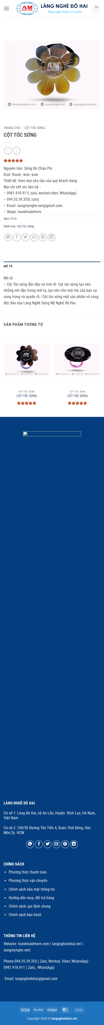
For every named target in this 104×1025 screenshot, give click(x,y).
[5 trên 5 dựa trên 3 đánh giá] (52, 160)
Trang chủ (12, 128)
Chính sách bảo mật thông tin (32, 889)
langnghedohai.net (66, 943)
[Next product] (8, 150)
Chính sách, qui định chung (30, 906)
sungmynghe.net (17, 950)
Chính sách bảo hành (25, 914)
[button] (6, 8)
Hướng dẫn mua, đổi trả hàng (31, 897)
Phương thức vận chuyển (28, 880)
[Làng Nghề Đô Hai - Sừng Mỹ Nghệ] (52, 8)
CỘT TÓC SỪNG (26, 396)
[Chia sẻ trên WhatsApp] (8, 237)
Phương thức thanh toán (28, 872)
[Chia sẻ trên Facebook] (17, 237)
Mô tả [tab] (8, 266)
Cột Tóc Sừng (34, 128)
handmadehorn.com (33, 943)
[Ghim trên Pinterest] (43, 237)
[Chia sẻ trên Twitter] (26, 237)
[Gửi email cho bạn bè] (34, 237)
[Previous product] (16, 150)
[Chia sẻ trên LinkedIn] (52, 237)
